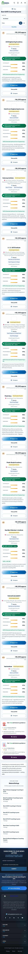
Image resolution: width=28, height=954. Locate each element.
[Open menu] (25, 2)
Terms (13, 951)
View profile (14, 89)
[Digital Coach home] (13, 898)
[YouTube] (22, 917)
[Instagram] (10, 917)
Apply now (15, 85)
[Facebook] (5, 917)
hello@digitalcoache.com (15, 914)
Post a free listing (15, 888)
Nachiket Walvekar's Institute (14, 530)
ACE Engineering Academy (14, 42)
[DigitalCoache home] (5, 3)
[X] (18, 917)
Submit (14, 868)
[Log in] (21, 2)
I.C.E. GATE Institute (14, 247)
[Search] (14, 2)
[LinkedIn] (14, 917)
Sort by (4, 15)
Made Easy (8, 396)
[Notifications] (18, 2)
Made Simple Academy (14, 462)
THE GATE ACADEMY (14, 596)
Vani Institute (8, 666)
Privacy (8, 951)
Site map (20, 951)
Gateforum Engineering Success (14, 109)
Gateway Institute (8, 178)
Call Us (15, 737)
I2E (8, 322)
